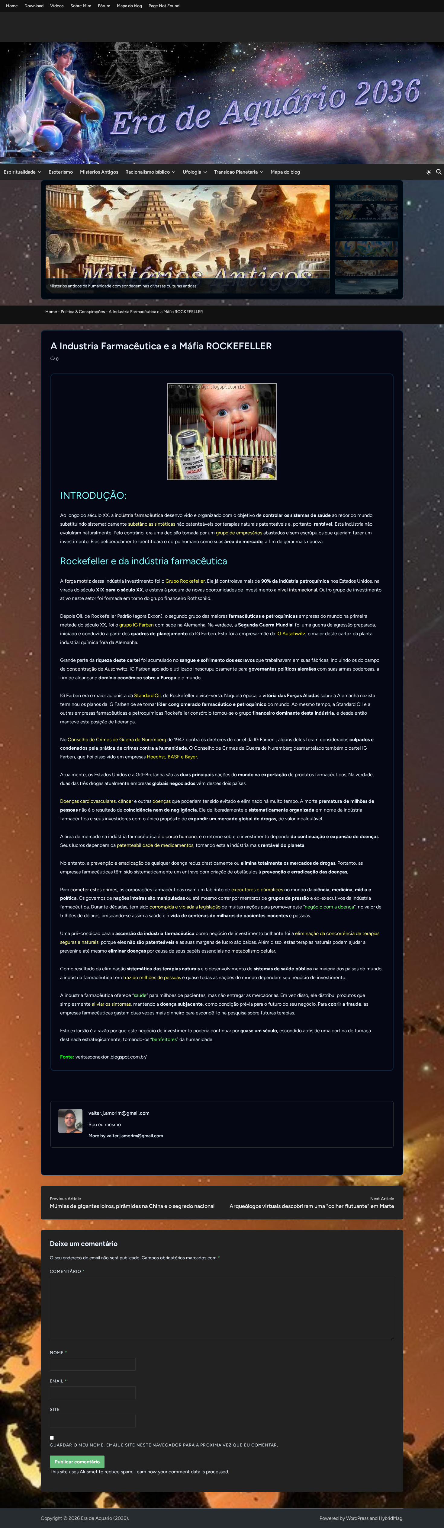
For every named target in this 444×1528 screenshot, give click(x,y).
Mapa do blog (129, 5)
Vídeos (57, 5)
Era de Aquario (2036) (104, 1518)
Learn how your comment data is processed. (181, 1472)
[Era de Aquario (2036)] (222, 103)
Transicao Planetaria (236, 172)
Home (12, 5)
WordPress (357, 1518)
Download (33, 5)
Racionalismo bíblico (147, 172)
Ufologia (192, 172)
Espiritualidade (20, 172)
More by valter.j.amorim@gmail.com (125, 1136)
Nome (58, 1352)
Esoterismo (61, 172)
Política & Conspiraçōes (83, 311)
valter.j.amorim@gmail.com (119, 1113)
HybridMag (390, 1518)
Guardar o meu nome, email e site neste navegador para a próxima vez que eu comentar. (164, 1445)
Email (58, 1381)
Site (55, 1409)
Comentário (67, 1271)
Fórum (104, 5)
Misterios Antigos (99, 172)
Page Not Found (164, 5)
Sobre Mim (80, 5)
